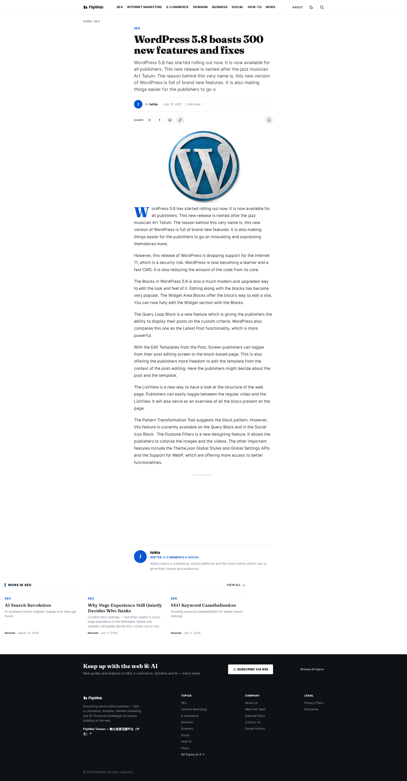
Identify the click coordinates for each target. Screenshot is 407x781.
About (297, 7)
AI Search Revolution (28, 605)
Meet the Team (255, 709)
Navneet (10, 633)
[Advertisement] (203, 507)
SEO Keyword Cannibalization (203, 605)
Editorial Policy (255, 716)
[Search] (322, 7)
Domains (200, 7)
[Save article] (269, 120)
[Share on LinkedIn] (170, 120)
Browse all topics (312, 669)
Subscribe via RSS (252, 669)
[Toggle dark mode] (311, 7)
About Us (251, 703)
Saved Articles (255, 728)
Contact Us (253, 722)
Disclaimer (311, 709)
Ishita (153, 104)
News (270, 7)
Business (219, 7)
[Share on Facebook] (160, 120)
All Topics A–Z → (193, 754)
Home (87, 21)
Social (238, 7)
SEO (120, 7)
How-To (255, 7)
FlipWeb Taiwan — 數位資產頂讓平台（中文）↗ (111, 731)
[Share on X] (150, 120)
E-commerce (177, 7)
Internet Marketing (144, 7)
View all (234, 585)
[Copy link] (180, 120)
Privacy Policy (314, 703)
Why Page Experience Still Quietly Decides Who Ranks (125, 607)
